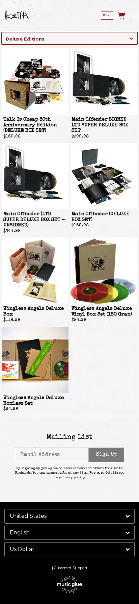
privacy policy (72, 477)
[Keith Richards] (17, 15)
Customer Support (70, 567)
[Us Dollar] (69, 549)
